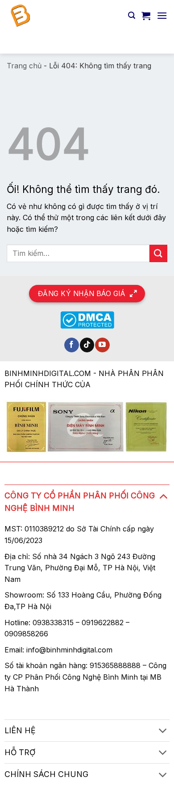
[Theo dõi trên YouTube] (102, 345)
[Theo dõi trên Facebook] (71, 345)
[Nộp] (157, 42)
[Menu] (162, 15)
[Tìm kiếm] (131, 15)
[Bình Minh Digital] (64, 15)
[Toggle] (163, 496)
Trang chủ (24, 65)
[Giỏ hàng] (145, 15)
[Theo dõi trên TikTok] (87, 345)
